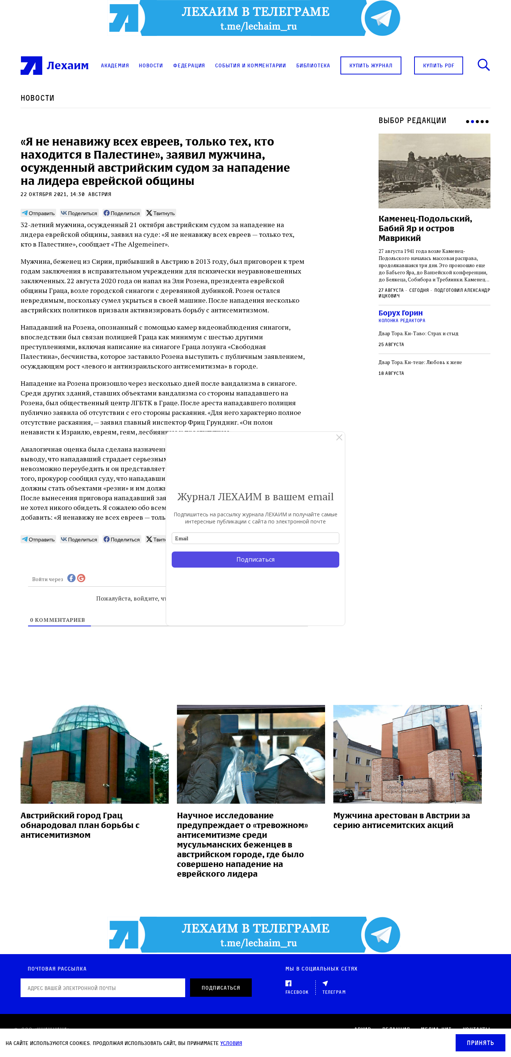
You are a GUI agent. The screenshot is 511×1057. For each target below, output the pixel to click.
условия (231, 1043)
